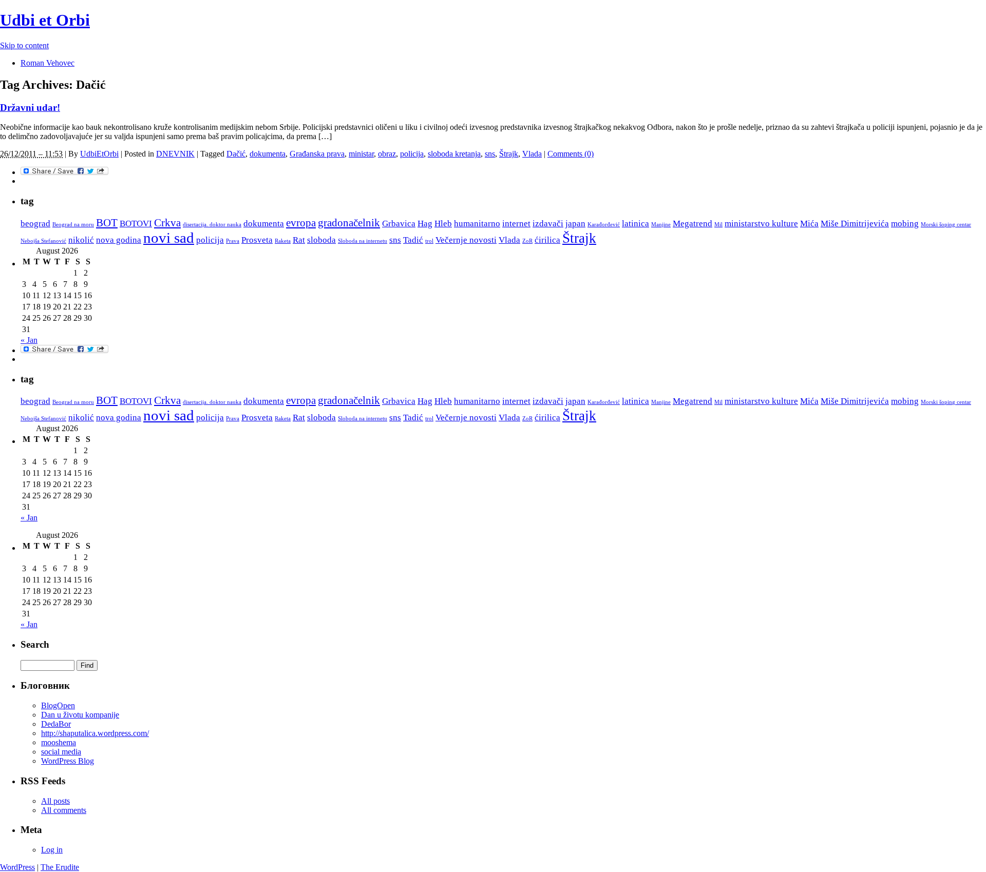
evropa (301, 223)
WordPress (17, 867)
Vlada (532, 153)
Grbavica (398, 223)
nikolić (81, 240)
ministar (361, 153)
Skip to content (24, 45)
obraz (387, 153)
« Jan (29, 340)
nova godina (118, 240)
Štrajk (508, 153)
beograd (35, 223)
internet (516, 223)
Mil (718, 224)
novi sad (168, 237)
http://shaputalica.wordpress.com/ (95, 733)
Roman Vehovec (47, 63)
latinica (635, 223)
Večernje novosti (466, 240)
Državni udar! (30, 107)
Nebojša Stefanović (43, 241)
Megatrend (692, 223)
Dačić (235, 153)
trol (429, 241)
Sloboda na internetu (362, 241)
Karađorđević (603, 224)
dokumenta (268, 153)
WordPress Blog (67, 761)
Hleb (443, 223)
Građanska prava (317, 153)
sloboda (321, 240)
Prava (232, 241)
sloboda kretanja (454, 153)
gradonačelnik (349, 223)
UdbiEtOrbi (99, 153)
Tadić (413, 240)
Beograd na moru (73, 224)
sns (490, 153)
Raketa (283, 241)
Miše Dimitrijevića (855, 223)
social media (61, 751)
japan (575, 223)
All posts (55, 801)
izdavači (548, 223)
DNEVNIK (175, 153)
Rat (299, 240)
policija (412, 153)
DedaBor (56, 724)
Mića (809, 223)
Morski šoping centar (946, 224)
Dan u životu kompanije (80, 714)
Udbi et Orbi (45, 20)
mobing (905, 223)
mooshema (58, 742)
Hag (425, 223)
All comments (63, 810)
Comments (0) (570, 153)
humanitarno (477, 223)
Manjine (661, 224)
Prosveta (257, 240)
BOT (107, 223)
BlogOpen (58, 705)
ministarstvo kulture (761, 223)
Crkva (167, 223)
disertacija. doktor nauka (212, 224)
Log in (52, 849)
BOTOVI (136, 223)
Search (35, 644)
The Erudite (60, 867)
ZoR (527, 241)
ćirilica (547, 240)
